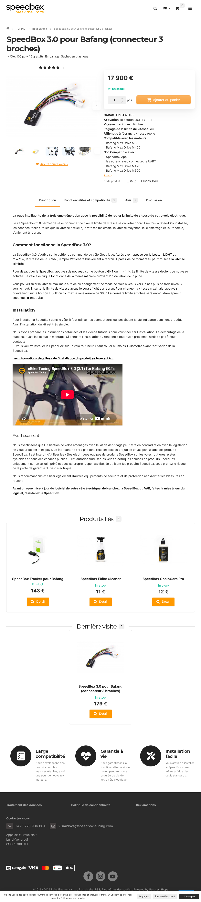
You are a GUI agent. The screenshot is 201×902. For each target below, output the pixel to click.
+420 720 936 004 (30, 826)
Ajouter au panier (166, 100)
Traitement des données (24, 805)
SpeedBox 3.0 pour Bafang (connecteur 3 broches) (100, 688)
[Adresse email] (53, 826)
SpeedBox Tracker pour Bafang (37, 579)
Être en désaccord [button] (165, 896)
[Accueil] (25, 8)
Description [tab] (47, 200)
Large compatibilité (50, 753)
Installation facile (177, 753)
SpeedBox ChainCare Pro (163, 579)
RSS (97, 889)
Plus (107, 175)
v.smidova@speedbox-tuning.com (85, 826)
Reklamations (146, 805)
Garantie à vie (111, 753)
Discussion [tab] (154, 200)
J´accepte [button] (189, 896)
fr (167, 9)
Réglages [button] (144, 896)
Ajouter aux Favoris (54, 164)
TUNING (20, 28)
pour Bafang (39, 28)
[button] (38, 602)
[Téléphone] (9, 826)
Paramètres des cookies (117, 889)
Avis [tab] (130, 200)
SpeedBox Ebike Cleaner (100, 579)
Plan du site (86, 889)
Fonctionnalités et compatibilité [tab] (89, 200)
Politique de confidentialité (90, 805)
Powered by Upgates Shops (150, 889)
